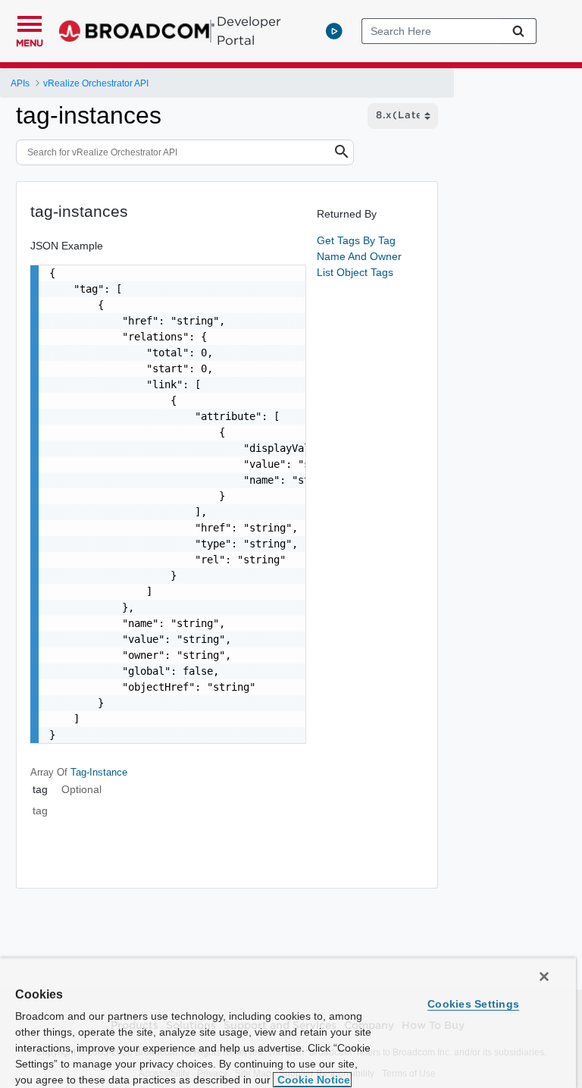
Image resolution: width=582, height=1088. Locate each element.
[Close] (544, 976)
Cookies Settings (473, 1004)
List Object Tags (355, 272)
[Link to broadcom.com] (136, 31)
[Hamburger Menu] (29, 22)
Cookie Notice (312, 1080)
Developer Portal (249, 31)
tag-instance (98, 772)
